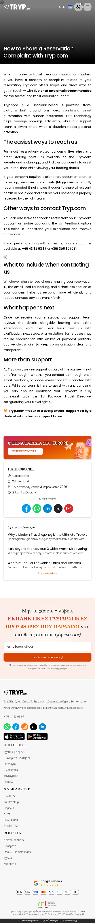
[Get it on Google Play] (37, 736)
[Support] (78, 7)
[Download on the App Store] (14, 736)
